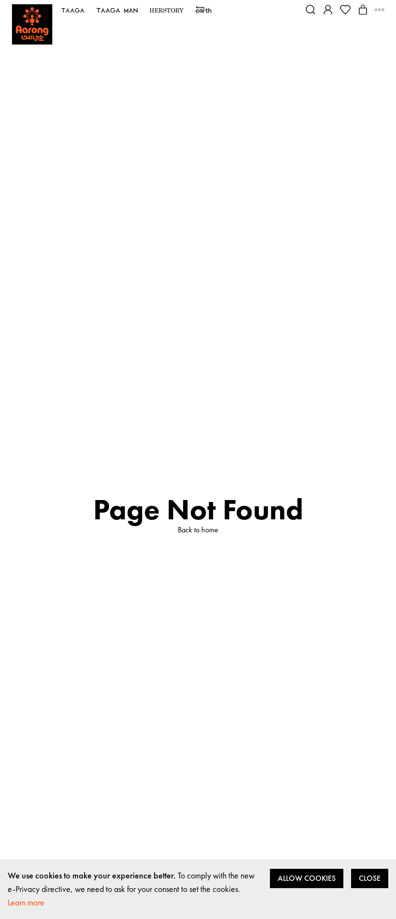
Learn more (26, 902)
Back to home (198, 530)
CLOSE (370, 878)
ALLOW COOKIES (307, 878)
